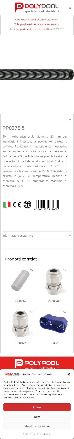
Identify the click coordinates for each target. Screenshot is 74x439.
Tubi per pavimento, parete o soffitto (31, 29)
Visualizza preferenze (37, 426)
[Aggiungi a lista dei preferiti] (70, 119)
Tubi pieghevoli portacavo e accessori (35, 24)
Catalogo (20, 19)
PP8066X (20, 301)
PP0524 (54, 343)
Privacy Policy (43, 434)
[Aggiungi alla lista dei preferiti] (31, 270)
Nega (37, 416)
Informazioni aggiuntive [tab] (18, 236)
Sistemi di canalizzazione (42, 19)
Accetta (37, 407)
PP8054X (54, 301)
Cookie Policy (29, 434)
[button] (69, 374)
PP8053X (20, 343)
